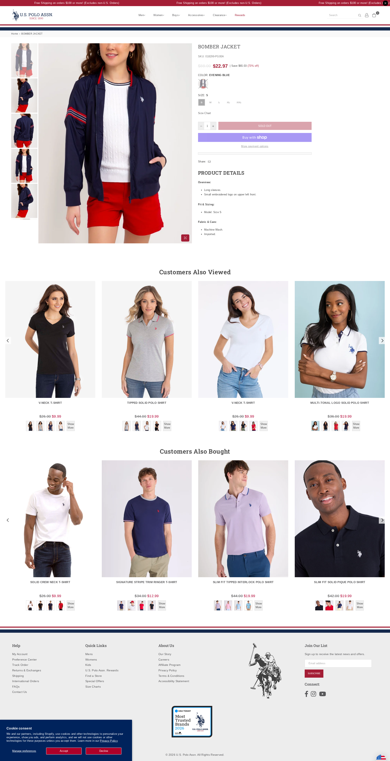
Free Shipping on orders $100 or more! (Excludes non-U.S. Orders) (66, 2)
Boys (175, 15)
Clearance (219, 15)
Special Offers (94, 681)
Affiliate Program (169, 664)
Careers (163, 659)
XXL (239, 102)
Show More (70, 425)
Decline (103, 750)
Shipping (18, 675)
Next (188, 143)
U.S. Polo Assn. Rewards (101, 670)
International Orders (25, 681)
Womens (91, 659)
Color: (214, 75)
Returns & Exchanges (26, 670)
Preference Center (24, 659)
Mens (89, 654)
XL (228, 102)
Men (141, 15)
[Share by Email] (209, 161)
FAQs (16, 686)
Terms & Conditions (171, 675)
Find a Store (93, 675)
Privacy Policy (109, 740)
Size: (203, 95)
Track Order (20, 664)
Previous (42, 143)
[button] (7, 340)
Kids (88, 664)
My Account (20, 654)
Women (157, 15)
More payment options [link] (254, 146)
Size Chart (204, 113)
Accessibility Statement (173, 681)
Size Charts (93, 686)
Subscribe (314, 673)
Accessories (195, 15)
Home (14, 33)
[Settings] (366, 15)
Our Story (164, 654)
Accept (64, 750)
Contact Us (19, 692)
